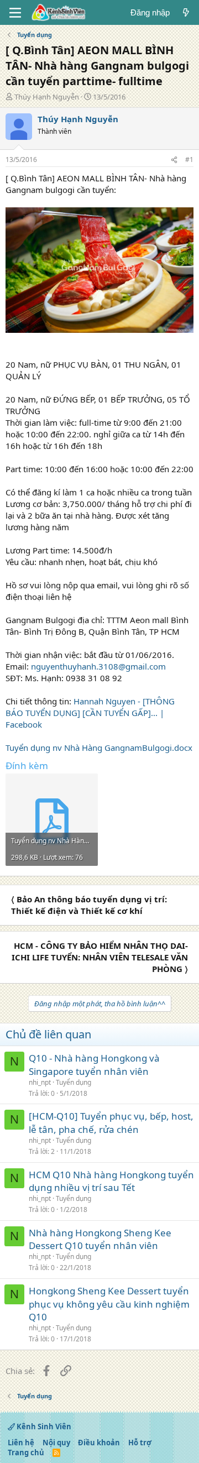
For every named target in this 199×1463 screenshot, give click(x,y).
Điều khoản (99, 1443)
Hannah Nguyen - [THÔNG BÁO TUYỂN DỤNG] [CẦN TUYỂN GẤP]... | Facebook (90, 713)
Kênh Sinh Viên (43, 1426)
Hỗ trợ (139, 1443)
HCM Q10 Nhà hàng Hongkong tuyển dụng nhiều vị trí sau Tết (111, 1181)
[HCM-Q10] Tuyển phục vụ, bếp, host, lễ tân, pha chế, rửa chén (111, 1123)
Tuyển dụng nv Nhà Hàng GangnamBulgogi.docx (99, 747)
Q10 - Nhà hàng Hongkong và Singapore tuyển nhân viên (94, 1065)
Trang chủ (26, 1452)
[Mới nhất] (186, 12)
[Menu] (15, 13)
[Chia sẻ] (174, 160)
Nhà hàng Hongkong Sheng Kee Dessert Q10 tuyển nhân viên (100, 1239)
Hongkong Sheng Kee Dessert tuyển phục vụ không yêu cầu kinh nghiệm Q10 (109, 1304)
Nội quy (56, 1443)
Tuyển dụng (73, 1082)
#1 (189, 159)
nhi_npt (40, 1082)
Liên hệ (21, 1443)
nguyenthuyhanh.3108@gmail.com (98, 666)
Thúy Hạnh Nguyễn (46, 97)
